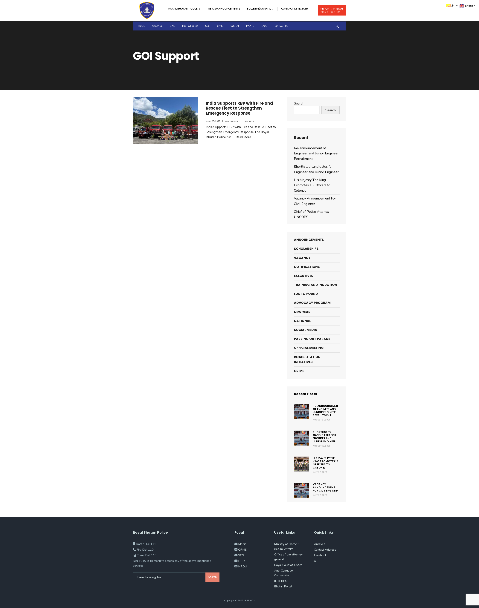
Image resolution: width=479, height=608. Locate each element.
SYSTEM (235, 26)
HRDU (242, 566)
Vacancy (157, 26)
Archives (319, 544)
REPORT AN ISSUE (332, 10)
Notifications (307, 267)
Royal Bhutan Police (183, 8)
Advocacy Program (312, 302)
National (302, 321)
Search (299, 103)
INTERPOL (281, 581)
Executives (303, 276)
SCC (207, 26)
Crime (299, 371)
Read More (245, 137)
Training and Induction (315, 284)
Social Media (305, 330)
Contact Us (281, 26)
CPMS (220, 26)
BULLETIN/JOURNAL (259, 8)
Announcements (309, 239)
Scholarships (306, 248)
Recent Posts (305, 393)
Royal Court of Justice (288, 565)
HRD (241, 561)
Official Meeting (309, 348)
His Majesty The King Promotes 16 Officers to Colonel (312, 185)
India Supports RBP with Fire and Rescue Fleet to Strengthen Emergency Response (239, 108)
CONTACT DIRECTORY (295, 8)
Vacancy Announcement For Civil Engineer (325, 487)
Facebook (320, 555)
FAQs (264, 26)
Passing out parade (312, 339)
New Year (302, 312)
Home (141, 26)
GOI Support (232, 121)
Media (242, 544)
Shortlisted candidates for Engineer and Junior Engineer (324, 436)
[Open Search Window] (337, 26)
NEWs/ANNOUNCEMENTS (224, 8)
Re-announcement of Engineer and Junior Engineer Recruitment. (316, 153)
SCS (241, 555)
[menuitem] (186, 8)
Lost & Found (190, 26)
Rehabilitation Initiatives (307, 359)
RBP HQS (249, 121)
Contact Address (325, 550)
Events (250, 26)
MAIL (172, 26)
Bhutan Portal (283, 586)
